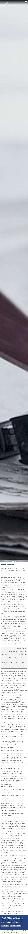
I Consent (5, 925)
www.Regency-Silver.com (8, 744)
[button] (26, 2)
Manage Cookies (15, 925)
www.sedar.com (10, 599)
